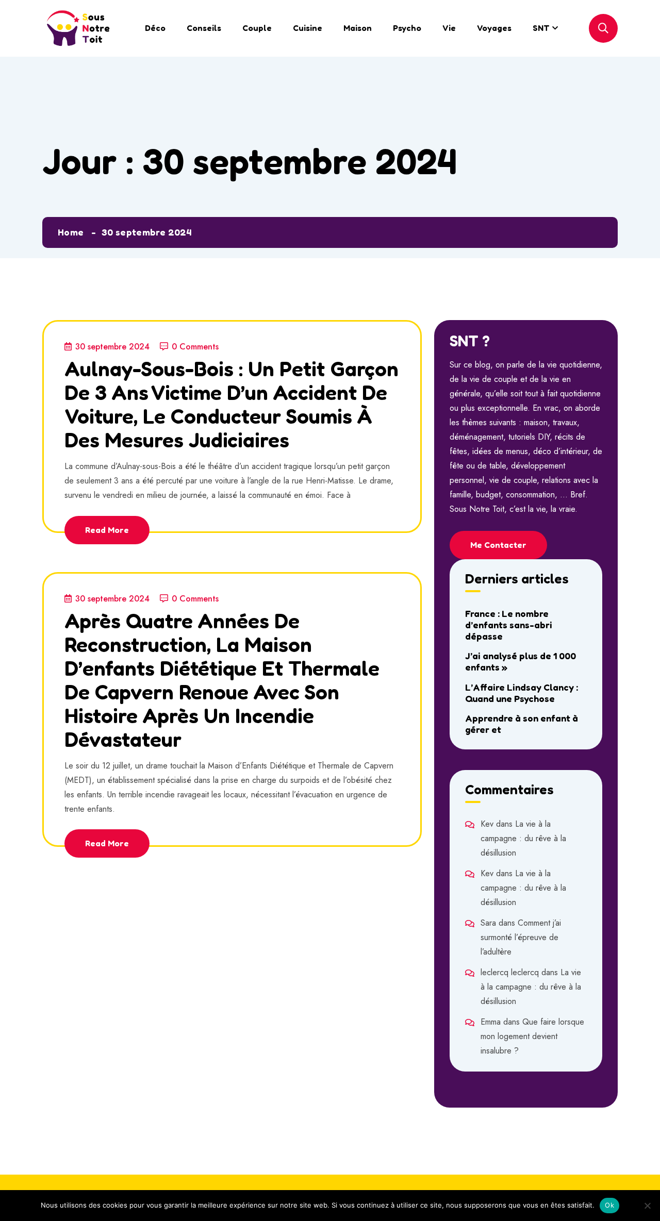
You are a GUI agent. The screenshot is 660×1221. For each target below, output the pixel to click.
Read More (107, 530)
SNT (541, 28)
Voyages (494, 28)
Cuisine (307, 28)
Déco (155, 28)
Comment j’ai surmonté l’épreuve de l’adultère (521, 937)
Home (71, 232)
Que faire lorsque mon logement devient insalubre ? (532, 1036)
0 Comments (195, 347)
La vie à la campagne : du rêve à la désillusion (523, 838)
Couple (257, 28)
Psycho (407, 28)
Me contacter (498, 545)
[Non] (647, 1205)
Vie (449, 28)
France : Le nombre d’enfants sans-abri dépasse (508, 625)
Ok (609, 1205)
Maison (357, 28)
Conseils (204, 28)
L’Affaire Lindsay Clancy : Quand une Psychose (521, 692)
